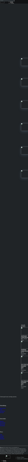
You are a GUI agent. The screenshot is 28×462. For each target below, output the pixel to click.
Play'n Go (2, 424)
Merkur (2, 421)
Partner (2, 437)
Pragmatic (2, 425)
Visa (1, 409)
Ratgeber (2, 438)
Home (4, 460)
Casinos (12, 3)
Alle (1, 434)
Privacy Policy (20, 457)
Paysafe (2, 412)
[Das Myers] (2, 2)
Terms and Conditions (22, 458)
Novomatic (2, 422)
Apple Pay (2, 411)
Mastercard (2, 408)
